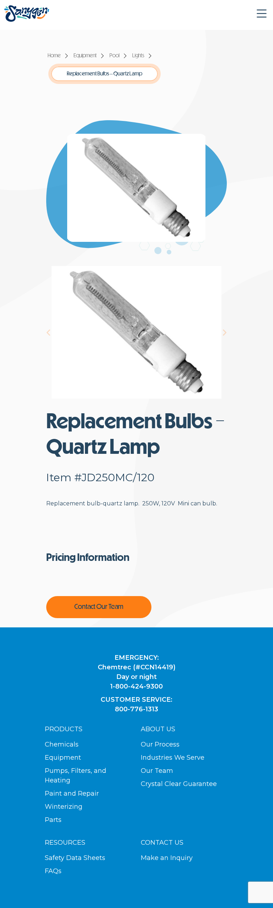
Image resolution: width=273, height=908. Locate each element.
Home (54, 56)
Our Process (160, 744)
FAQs (53, 871)
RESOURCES (65, 842)
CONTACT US (162, 842)
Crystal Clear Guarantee (179, 784)
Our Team (157, 771)
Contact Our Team (98, 607)
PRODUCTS (63, 729)
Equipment (85, 56)
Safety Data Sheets (75, 858)
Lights (138, 56)
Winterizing (63, 807)
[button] (261, 13)
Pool (114, 56)
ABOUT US (158, 729)
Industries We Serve (172, 757)
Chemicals (62, 744)
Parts (53, 820)
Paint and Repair (72, 793)
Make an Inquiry (167, 858)
